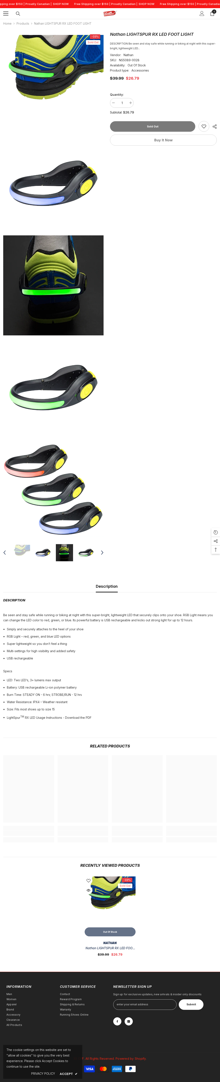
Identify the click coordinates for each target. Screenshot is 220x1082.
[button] (4, 552)
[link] (204, 126)
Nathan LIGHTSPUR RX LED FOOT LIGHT (110, 948)
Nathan (128, 55)
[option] (21, 552)
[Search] (18, 13)
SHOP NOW (61, 4)
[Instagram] (129, 1021)
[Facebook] (117, 1021)
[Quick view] (88, 890)
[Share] (213, 126)
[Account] (202, 13)
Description (107, 586)
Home (7, 23)
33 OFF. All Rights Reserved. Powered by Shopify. (110, 1058)
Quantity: (117, 94)
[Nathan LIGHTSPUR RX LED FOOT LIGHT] (110, 899)
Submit (191, 1004)
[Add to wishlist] (88, 880)
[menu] (5, 13)
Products (23, 23)
